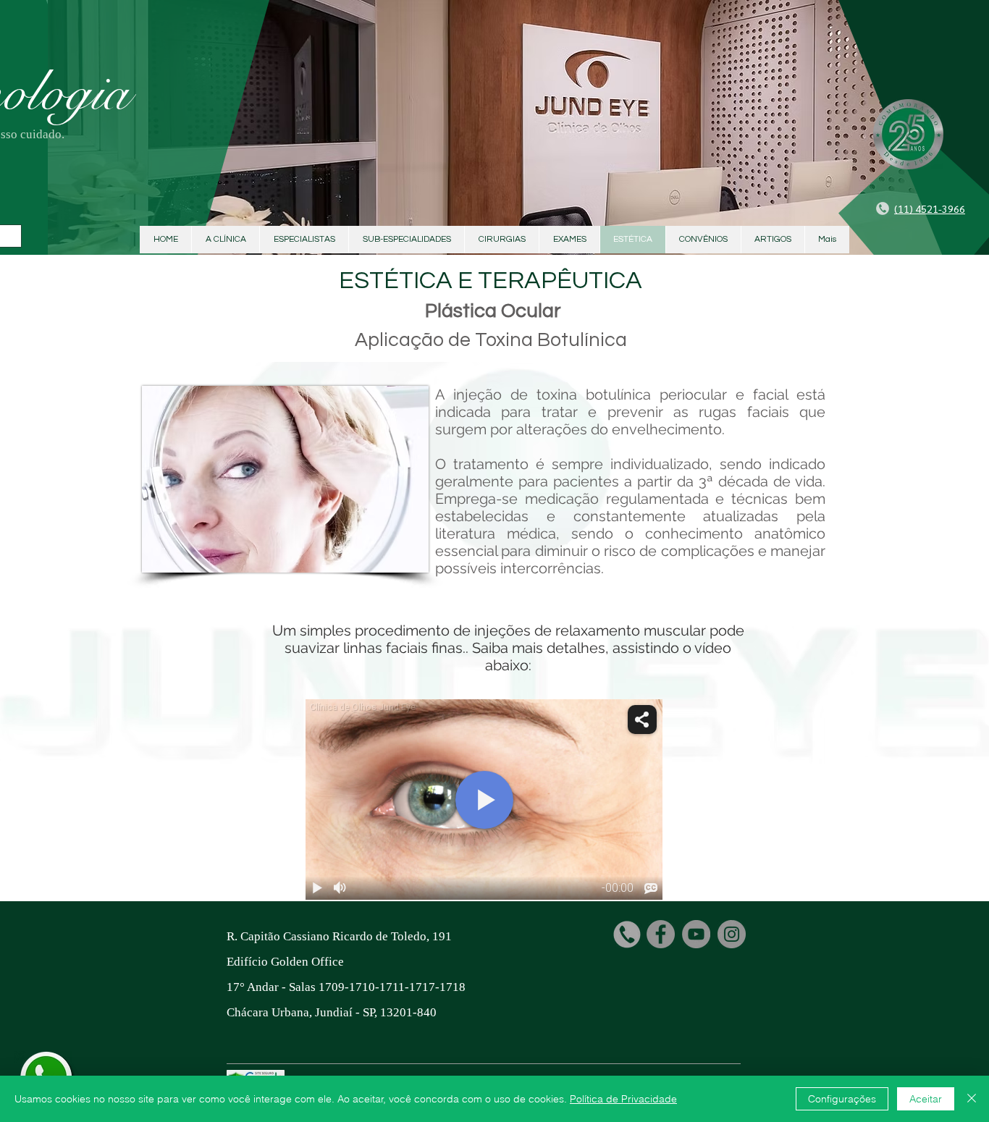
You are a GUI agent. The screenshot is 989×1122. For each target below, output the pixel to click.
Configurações (842, 1098)
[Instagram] (731, 934)
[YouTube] (696, 934)
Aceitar (925, 1098)
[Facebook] (661, 934)
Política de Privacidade (623, 1098)
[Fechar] (971, 1098)
